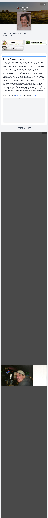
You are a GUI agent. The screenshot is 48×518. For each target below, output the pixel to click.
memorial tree (18, 95)
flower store (36, 95)
